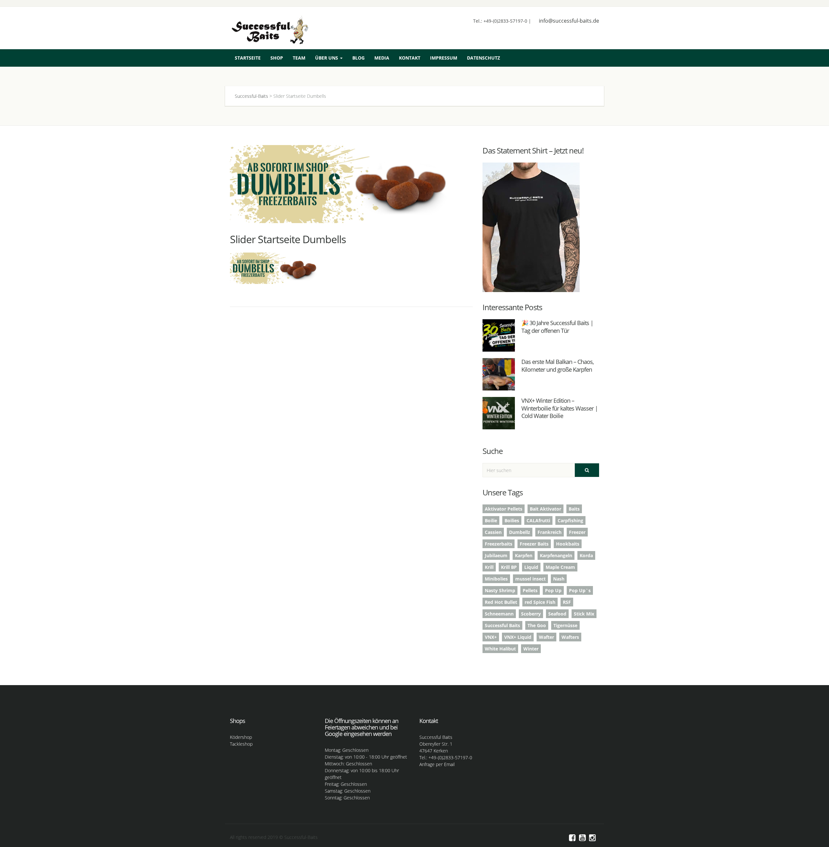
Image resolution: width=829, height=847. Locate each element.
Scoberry (531, 614)
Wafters (570, 637)
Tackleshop (241, 744)
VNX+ (491, 637)
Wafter (546, 637)
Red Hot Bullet (501, 602)
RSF (567, 602)
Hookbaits (567, 544)
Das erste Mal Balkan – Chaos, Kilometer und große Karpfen (557, 365)
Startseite (248, 58)
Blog (358, 58)
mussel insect (530, 579)
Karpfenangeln (556, 555)
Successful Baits (502, 625)
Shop (276, 58)
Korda (586, 555)
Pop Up (553, 590)
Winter (531, 649)
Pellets (530, 590)
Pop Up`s (580, 590)
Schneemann (499, 614)
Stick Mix (584, 614)
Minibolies (496, 579)
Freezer (577, 532)
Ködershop (241, 737)
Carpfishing (570, 520)
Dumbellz (519, 532)
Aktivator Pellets (503, 509)
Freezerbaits (498, 544)
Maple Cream (560, 567)
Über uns (327, 58)
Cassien (493, 532)
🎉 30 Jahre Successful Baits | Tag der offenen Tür (557, 326)
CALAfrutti (538, 520)
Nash (558, 579)
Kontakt (409, 58)
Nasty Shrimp (500, 590)
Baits (574, 509)
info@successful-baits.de (569, 20)
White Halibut (500, 649)
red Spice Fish (540, 602)
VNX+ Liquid (517, 637)
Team (299, 58)
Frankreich (550, 532)
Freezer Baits (534, 544)
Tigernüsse (565, 625)
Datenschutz (483, 58)
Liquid (531, 567)
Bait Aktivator (545, 509)
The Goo (537, 625)
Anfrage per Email (437, 764)
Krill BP (509, 567)
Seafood (557, 614)
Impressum (443, 58)
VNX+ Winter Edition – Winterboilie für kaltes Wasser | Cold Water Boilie (559, 408)
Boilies (512, 520)
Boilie (491, 520)
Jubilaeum (496, 555)
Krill (489, 567)
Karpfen (523, 555)
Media (381, 58)
